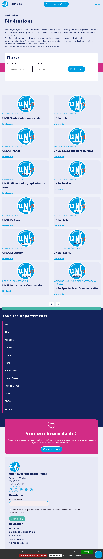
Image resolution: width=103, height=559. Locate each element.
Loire (7, 393)
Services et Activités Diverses (67, 248)
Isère (7, 363)
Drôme (8, 355)
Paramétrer (55, 555)
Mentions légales (18, 543)
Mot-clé (11, 64)
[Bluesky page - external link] (31, 490)
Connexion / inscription (22, 532)
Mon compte (15, 536)
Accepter (87, 552)
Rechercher (76, 69)
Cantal (8, 347)
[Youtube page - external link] (26, 490)
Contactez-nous (51, 449)
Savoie (8, 409)
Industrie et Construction (15, 281)
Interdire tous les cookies (34, 555)
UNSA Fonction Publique (13, 114)
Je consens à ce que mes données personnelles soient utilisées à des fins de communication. (44, 511)
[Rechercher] (98, 554)
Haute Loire (11, 370)
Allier (7, 332)
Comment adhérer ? (56, 4)
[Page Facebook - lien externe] (11, 490)
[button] (50, 69)
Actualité (14, 528)
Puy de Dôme (12, 386)
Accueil (7, 15)
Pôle (39, 64)
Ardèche (9, 340)
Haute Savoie (12, 378)
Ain (6, 324)
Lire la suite (7, 124)
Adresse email (15, 500)
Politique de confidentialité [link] (73, 555)
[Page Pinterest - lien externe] (21, 490)
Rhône (8, 401)
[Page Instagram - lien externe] (16, 490)
